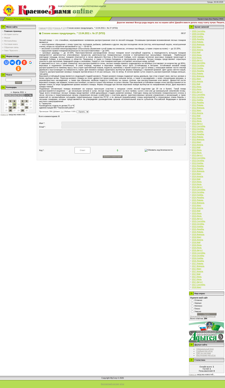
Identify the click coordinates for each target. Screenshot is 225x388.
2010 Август (197, 60)
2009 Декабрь (198, 39)
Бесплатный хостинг (110, 384)
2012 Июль (197, 121)
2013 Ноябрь (197, 163)
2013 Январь (197, 137)
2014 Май (196, 179)
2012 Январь (197, 105)
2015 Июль (197, 216)
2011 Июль (196, 89)
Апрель (57, 28)
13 (14, 104)
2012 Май (196, 116)
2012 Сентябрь (198, 126)
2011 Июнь (196, 87)
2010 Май (196, 52)
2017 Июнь (197, 277)
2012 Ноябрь (197, 131)
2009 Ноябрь (197, 36)
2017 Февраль (198, 266)
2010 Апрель (197, 50)
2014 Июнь (197, 182)
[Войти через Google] (30, 62)
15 (22, 104)
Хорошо (197, 303)
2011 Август (197, 92)
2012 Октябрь (198, 129)
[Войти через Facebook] (18, 62)
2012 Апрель (197, 113)
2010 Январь (197, 42)
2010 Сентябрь (198, 63)
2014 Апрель (197, 176)
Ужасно (197, 311)
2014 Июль (197, 184)
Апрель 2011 (18, 92)
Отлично (198, 300)
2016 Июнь (197, 245)
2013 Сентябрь (198, 158)
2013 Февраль (198, 139)
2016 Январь (197, 232)
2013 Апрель (197, 145)
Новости (4, 114)
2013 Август (197, 155)
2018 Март (196, 287)
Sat (62, 111)
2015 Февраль (198, 203)
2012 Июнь (197, 118)
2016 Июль (197, 248)
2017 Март (196, 269)
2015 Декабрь (198, 229)
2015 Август (197, 218)
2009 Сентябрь (198, 31)
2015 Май (196, 211)
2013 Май (196, 147)
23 (26, 107)
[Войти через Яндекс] (24, 62)
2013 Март (196, 142)
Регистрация (19, 19)
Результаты (195, 316)
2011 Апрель (197, 81)
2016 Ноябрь (197, 258)
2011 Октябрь (198, 97)
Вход (28, 19)
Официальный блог (205, 349)
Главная (9, 19)
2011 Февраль (198, 76)
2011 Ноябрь (197, 100)
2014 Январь (197, 168)
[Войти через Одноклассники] (18, 68)
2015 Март (196, 205)
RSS (221, 19)
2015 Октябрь (198, 224)
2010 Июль (197, 57)
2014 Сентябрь (198, 189)
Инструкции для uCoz (206, 355)
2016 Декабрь (198, 261)
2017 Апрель (197, 271)
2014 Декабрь (198, 197)
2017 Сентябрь (198, 284)
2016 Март (196, 237)
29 (22, 110)
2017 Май (196, 274)
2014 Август (197, 187)
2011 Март (196, 79)
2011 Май (196, 84)
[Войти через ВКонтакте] (12, 62)
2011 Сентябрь (198, 94)
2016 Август (197, 250)
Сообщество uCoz (204, 351)
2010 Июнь (197, 55)
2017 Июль (197, 279)
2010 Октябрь (198, 65)
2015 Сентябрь (198, 221)
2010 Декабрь (198, 71)
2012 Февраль (198, 108)
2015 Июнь (197, 213)
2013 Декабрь (198, 166)
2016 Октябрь (198, 255)
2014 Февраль (198, 171)
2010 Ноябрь (197, 68)
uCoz (122, 384)
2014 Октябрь (198, 192)
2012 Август (197, 123)
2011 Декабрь (198, 102)
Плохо (197, 309)
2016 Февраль (198, 234)
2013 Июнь (197, 150)
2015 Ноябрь (197, 226)
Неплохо (198, 306)
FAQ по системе (203, 353)
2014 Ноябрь (197, 195)
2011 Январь (197, 73)
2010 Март (196, 47)
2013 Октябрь (198, 160)
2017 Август (197, 282)
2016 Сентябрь (198, 253)
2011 (50, 28)
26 (10, 110)
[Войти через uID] (6, 62)
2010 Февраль (198, 44)
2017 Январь (197, 263)
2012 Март (196, 110)
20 (14, 107)
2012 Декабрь (198, 134)
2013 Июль (197, 153)
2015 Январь (197, 200)
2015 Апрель (197, 208)
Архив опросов (209, 316)
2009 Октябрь (198, 34)
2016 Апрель (197, 240)
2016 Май (196, 242)
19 (10, 107)
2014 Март (196, 174)
